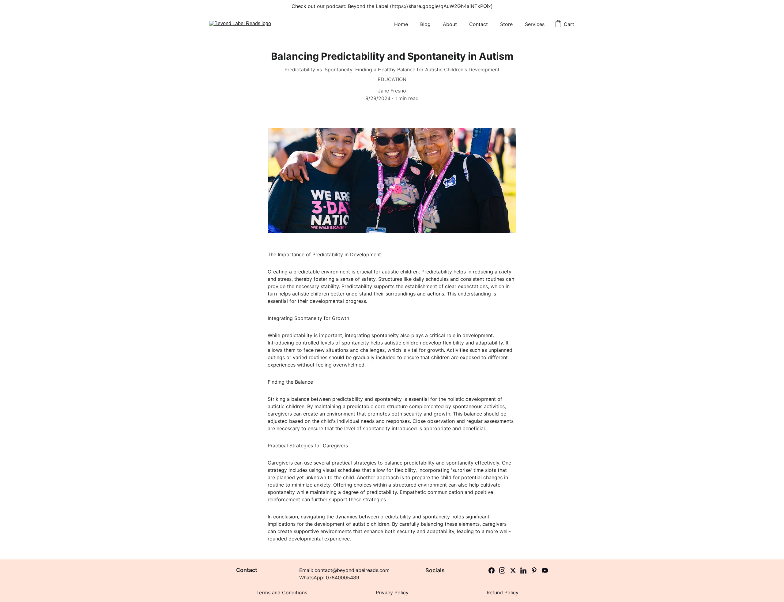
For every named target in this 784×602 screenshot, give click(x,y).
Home (401, 24)
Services (535, 24)
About (450, 24)
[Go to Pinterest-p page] (534, 570)
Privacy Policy (392, 592)
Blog (425, 24)
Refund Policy (502, 592)
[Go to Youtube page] (545, 570)
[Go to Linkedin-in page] (523, 570)
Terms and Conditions (281, 592)
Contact (478, 24)
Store (506, 24)
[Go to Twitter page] (513, 570)
